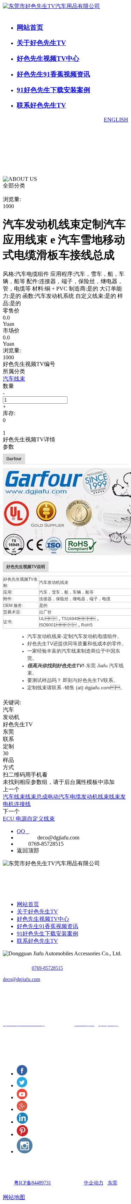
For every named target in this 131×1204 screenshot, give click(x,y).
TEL (22, 844)
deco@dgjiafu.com (21, 979)
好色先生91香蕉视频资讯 (53, 74)
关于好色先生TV (41, 42)
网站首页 (30, 27)
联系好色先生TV (41, 105)
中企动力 (93, 1182)
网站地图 (14, 1197)
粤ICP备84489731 (32, 1182)
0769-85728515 (47, 968)
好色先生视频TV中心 (48, 58)
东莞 (112, 1182)
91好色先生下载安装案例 (53, 90)
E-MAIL (26, 837)
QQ (23, 831)
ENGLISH (116, 120)
